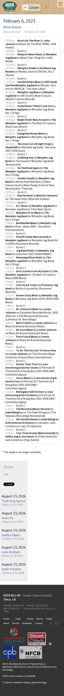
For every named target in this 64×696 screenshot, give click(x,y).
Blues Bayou (12, 27)
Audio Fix (7, 518)
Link (6, 474)
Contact (38, 623)
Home (6, 618)
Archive (39, 618)
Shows (30, 618)
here (10, 669)
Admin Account (12, 31)
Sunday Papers (11, 535)
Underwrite (27, 623)
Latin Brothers (11, 552)
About (6, 623)
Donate (15, 623)
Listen (34, 7)
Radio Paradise (11, 569)
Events (49, 618)
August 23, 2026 (14, 496)
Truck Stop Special (13, 501)
